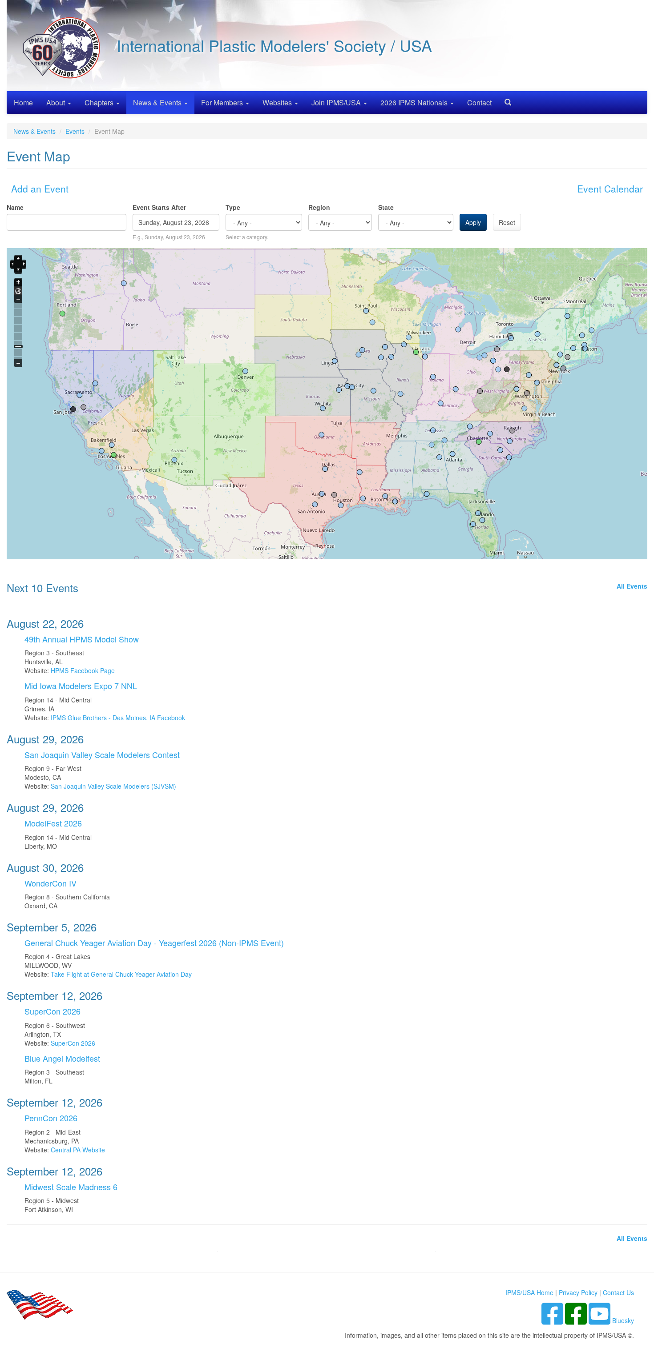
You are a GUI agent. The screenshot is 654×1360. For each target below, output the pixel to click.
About (56, 102)
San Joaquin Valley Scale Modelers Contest (102, 754)
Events (75, 131)
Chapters (100, 102)
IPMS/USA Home (529, 1292)
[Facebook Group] (553, 1320)
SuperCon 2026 (52, 1011)
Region (319, 207)
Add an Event (40, 188)
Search (504, 99)
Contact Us (618, 1292)
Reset (507, 222)
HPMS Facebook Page (83, 670)
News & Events (158, 102)
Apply (473, 222)
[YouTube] (600, 1320)
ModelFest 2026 (53, 823)
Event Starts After (159, 207)
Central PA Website (78, 1149)
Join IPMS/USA (337, 102)
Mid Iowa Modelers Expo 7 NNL (80, 685)
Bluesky (623, 1320)
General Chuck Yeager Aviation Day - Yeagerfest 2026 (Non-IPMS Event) (154, 942)
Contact (479, 102)
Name (15, 207)
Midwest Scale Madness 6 (70, 1186)
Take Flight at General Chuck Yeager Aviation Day (121, 974)
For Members (223, 102)
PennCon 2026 (50, 1117)
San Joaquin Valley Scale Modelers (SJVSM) (113, 786)
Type (233, 207)
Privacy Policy (578, 1292)
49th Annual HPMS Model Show (81, 639)
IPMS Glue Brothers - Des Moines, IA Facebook (118, 717)
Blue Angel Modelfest (62, 1058)
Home (23, 102)
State (386, 207)
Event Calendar (610, 188)
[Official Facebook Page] (577, 1320)
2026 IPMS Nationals (414, 102)
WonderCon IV (50, 883)
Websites (278, 102)
